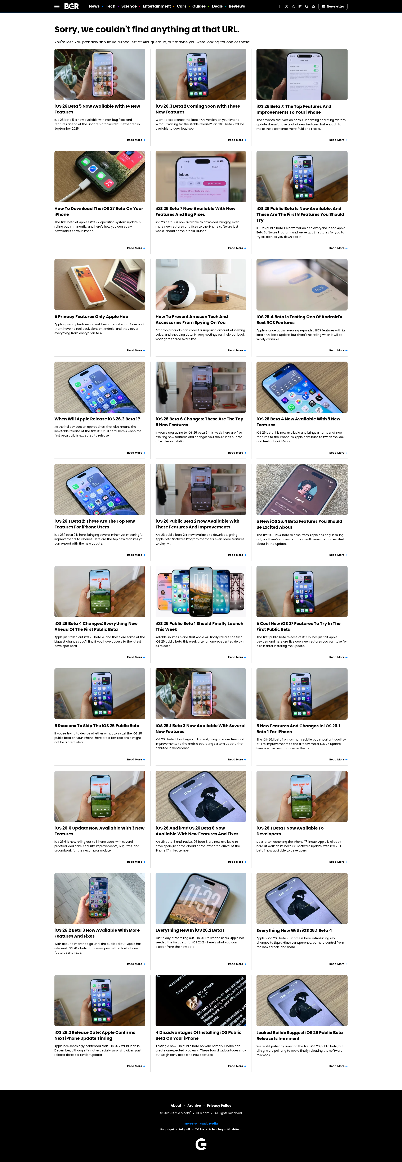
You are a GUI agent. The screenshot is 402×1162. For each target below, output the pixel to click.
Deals (217, 6)
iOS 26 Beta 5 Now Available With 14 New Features (97, 109)
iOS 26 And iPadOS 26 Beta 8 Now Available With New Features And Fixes (197, 831)
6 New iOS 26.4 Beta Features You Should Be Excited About (299, 524)
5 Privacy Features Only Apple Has (91, 316)
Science (129, 6)
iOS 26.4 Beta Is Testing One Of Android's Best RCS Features (299, 319)
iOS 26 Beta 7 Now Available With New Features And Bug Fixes (195, 211)
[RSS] (313, 6)
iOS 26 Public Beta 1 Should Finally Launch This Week (199, 626)
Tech (110, 6)
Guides (199, 6)
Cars (181, 6)
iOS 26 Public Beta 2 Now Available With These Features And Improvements (197, 524)
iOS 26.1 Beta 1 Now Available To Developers (290, 831)
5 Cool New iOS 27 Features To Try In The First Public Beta (298, 626)
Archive (194, 1105)
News (94, 6)
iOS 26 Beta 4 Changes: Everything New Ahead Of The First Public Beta (96, 626)
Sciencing (216, 1129)
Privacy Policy (219, 1105)
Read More (134, 140)
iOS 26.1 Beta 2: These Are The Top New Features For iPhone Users (94, 524)
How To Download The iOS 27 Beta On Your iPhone (98, 211)
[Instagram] (293, 6)
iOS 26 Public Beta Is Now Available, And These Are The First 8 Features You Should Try (300, 214)
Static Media (180, 1113)
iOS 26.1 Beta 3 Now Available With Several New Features (201, 728)
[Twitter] (286, 6)
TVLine (199, 1129)
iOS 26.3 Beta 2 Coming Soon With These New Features (198, 109)
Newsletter (335, 6)
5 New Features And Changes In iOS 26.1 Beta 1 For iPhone (298, 728)
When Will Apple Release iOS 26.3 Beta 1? (97, 419)
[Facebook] (280, 6)
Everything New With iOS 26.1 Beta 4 (294, 930)
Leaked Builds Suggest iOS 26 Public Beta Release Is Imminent (299, 1035)
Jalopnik (184, 1129)
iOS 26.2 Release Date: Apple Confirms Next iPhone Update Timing (94, 1035)
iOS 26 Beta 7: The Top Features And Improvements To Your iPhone (293, 109)
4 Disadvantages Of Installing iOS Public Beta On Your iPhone (198, 1035)
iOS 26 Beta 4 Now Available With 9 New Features (298, 422)
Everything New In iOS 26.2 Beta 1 (190, 930)
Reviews (237, 6)
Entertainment (157, 6)
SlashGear (234, 1129)
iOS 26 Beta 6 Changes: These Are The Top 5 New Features (200, 422)
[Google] (306, 6)
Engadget (167, 1129)
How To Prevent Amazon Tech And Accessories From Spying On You (192, 319)
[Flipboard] (300, 6)
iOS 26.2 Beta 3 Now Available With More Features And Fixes (97, 933)
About (176, 1105)
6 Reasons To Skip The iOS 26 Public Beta (96, 725)
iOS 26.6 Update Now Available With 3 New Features (99, 831)
